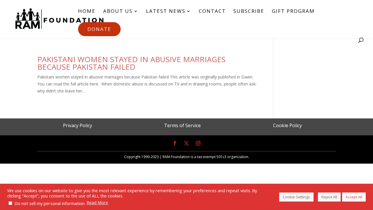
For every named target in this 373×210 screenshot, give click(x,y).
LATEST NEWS (165, 11)
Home (87, 11)
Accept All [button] (354, 197)
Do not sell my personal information (50, 203)
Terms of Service (182, 125)
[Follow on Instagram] (198, 143)
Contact (212, 11)
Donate (99, 29)
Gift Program (293, 11)
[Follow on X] (186, 143)
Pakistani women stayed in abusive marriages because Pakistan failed (131, 63)
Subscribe (248, 11)
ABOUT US (118, 11)
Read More (97, 202)
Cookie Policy (287, 125)
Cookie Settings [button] (296, 197)
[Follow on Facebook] (175, 143)
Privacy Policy (77, 125)
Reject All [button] (329, 197)
